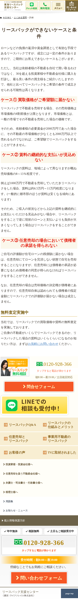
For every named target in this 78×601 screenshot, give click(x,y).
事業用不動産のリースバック (59, 439)
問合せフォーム (41, 386)
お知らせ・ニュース (17, 510)
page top (69, 593)
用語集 (9, 501)
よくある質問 (20, 17)
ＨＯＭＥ (7, 17)
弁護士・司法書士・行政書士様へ (24, 482)
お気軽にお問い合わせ (43, 343)
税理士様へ (12, 492)
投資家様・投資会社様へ (19, 464)
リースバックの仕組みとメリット (61, 425)
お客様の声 (17, 452)
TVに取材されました (62, 452)
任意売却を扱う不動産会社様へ (23, 473)
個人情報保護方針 (14, 520)
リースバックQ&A (22, 425)
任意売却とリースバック (18, 439)
